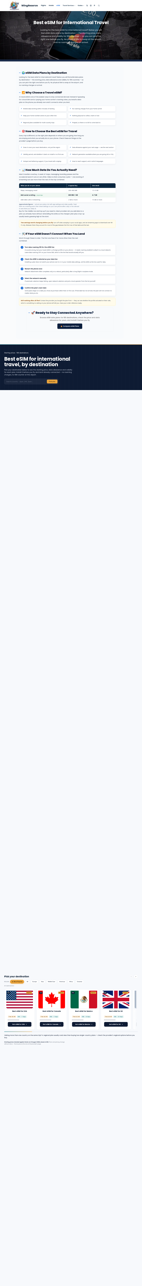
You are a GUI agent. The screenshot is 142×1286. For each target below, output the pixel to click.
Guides (80, 5)
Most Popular (18, 981)
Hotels (51, 5)
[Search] (99, 5)
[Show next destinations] (136, 976)
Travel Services (68, 5)
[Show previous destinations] (131, 976)
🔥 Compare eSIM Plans (69, 326)
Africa (71, 981)
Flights (43, 5)
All (27, 981)
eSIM (58, 5)
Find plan (52, 381)
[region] (67, 192)
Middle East (51, 981)
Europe (34, 981)
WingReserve (29, 5)
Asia (42, 981)
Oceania (79, 981)
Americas (62, 981)
